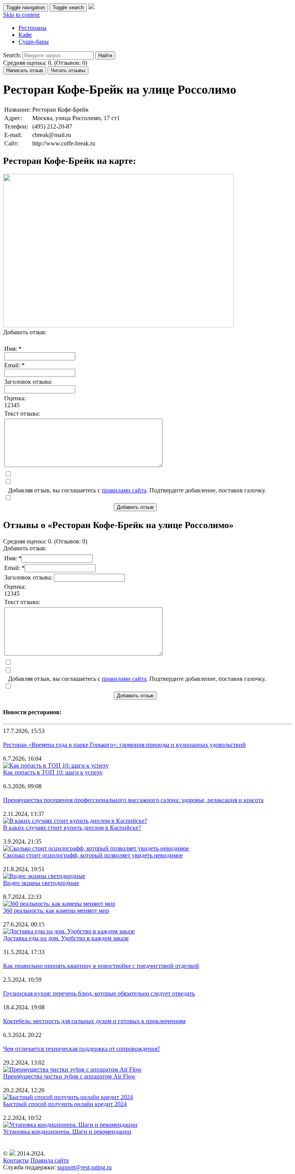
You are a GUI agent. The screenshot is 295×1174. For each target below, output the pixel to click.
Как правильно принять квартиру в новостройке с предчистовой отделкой (101, 966)
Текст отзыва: (22, 413)
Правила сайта (49, 1160)
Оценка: (15, 398)
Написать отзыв (24, 70)
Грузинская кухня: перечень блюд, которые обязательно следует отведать (99, 993)
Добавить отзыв (135, 507)
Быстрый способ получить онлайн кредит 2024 (65, 1104)
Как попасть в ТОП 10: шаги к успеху (53, 772)
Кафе (25, 34)
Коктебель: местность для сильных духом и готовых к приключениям (94, 1021)
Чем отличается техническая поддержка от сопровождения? (81, 1048)
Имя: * (13, 348)
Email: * (14, 365)
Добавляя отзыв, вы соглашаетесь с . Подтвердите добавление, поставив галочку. (137, 490)
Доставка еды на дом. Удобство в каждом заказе (66, 938)
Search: (12, 55)
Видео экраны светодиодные (41, 883)
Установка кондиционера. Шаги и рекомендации (67, 1131)
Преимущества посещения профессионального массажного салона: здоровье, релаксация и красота (133, 800)
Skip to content (21, 15)
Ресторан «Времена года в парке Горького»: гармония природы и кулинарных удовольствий (124, 744)
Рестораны (32, 28)
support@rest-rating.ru (84, 1167)
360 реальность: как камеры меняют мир (56, 910)
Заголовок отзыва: (28, 381)
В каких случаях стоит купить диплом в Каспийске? (72, 827)
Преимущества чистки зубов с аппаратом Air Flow (69, 1076)
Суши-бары (33, 41)
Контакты (16, 1160)
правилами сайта (124, 490)
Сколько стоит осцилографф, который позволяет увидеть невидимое (93, 855)
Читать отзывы (68, 70)
